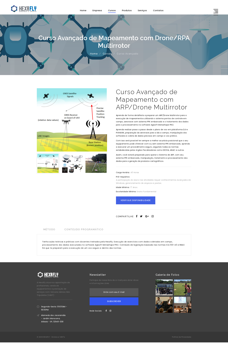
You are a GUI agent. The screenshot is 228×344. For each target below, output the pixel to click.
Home (83, 10)
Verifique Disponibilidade (136, 200)
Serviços (142, 10)
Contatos (158, 10)
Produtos (127, 10)
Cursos (112, 10)
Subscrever (114, 301)
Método (49, 229)
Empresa (97, 10)
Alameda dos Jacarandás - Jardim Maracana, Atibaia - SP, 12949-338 (53, 318)
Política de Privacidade (181, 337)
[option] (72, 120)
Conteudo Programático (83, 229)
